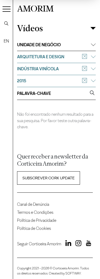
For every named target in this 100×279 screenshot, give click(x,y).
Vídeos (30, 28)
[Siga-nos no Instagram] (77, 244)
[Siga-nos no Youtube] (86, 244)
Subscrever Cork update (48, 178)
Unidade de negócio (39, 44)
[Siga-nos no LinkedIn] (66, 244)
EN (6, 41)
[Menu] (7, 9)
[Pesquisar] (6, 23)
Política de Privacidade (36, 220)
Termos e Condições (35, 212)
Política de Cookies (34, 228)
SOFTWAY (73, 273)
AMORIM (35, 7)
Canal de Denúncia (33, 204)
